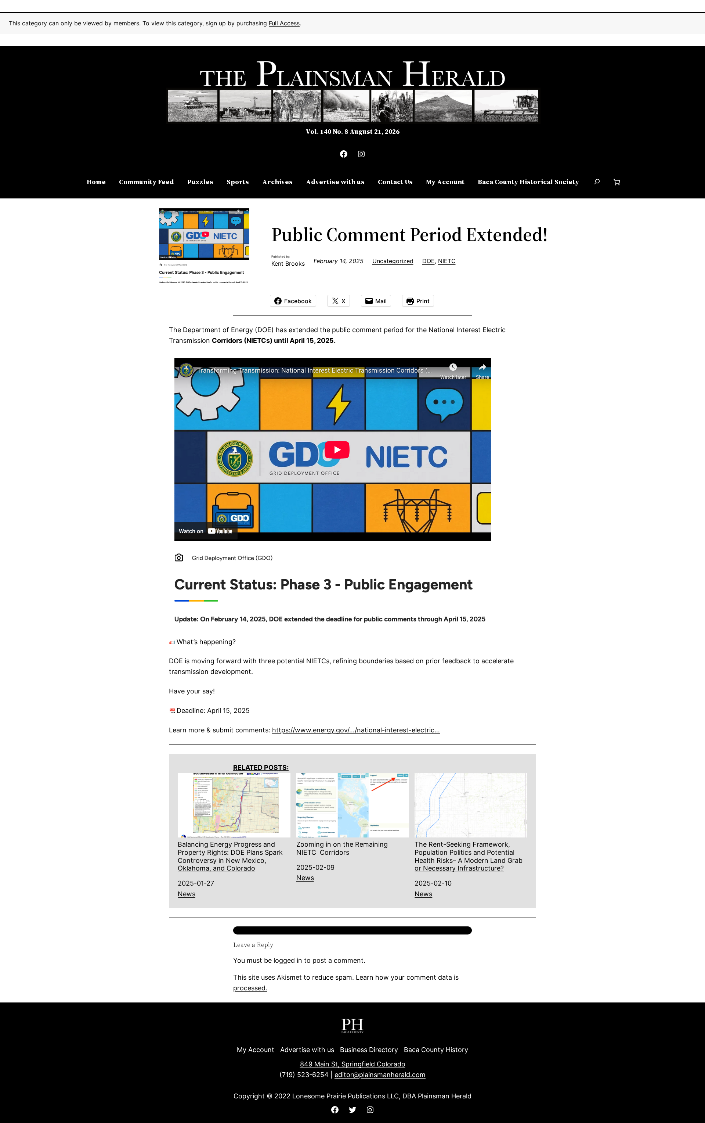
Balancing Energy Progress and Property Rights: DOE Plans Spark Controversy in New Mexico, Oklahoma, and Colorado (230, 856)
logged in (288, 960)
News (186, 894)
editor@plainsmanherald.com (380, 1075)
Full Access (284, 23)
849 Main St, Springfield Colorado (352, 1064)
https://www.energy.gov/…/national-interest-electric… (356, 730)
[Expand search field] (597, 182)
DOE (428, 261)
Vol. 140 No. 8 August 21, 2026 (353, 131)
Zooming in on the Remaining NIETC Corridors (342, 848)
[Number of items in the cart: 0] (616, 182)
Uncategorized (392, 261)
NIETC (447, 261)
